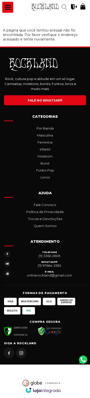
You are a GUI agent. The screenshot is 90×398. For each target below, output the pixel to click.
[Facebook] (9, 353)
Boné (45, 163)
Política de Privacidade (45, 212)
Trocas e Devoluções (45, 219)
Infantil (45, 149)
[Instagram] (21, 353)
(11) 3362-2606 (49, 256)
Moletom (45, 156)
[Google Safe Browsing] (50, 331)
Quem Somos (45, 226)
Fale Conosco (45, 205)
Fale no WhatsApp (45, 100)
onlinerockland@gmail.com (49, 275)
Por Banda (45, 128)
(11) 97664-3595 (49, 266)
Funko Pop (45, 170)
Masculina (45, 135)
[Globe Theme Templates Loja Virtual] (41, 383)
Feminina (45, 142)
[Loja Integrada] (43, 390)
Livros (45, 177)
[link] (45, 7)
